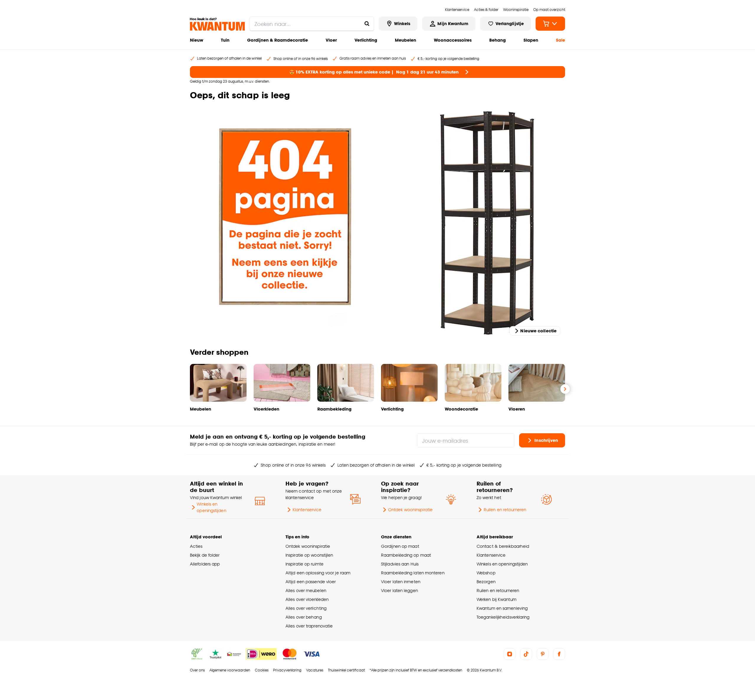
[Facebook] (559, 654)
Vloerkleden (266, 408)
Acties (196, 546)
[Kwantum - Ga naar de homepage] (217, 24)
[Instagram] (510, 654)
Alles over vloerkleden (307, 599)
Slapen (530, 39)
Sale (560, 39)
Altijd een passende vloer (310, 581)
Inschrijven (546, 440)
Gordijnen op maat (400, 546)
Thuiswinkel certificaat (346, 670)
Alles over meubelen (305, 590)
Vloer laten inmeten (400, 581)
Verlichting (365, 39)
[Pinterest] (543, 654)
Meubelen (405, 39)
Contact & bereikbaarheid (503, 546)
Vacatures (314, 670)
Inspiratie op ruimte (304, 563)
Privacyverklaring (287, 670)
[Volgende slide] (565, 389)
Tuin (225, 39)
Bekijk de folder (205, 555)
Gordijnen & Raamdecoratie (277, 39)
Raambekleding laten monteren (412, 572)
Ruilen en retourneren (505, 509)
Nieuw (196, 39)
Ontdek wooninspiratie (410, 509)
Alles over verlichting (305, 608)
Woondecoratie (461, 408)
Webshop (486, 572)
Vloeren (516, 408)
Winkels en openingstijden (211, 507)
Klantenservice (307, 509)
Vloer (331, 39)
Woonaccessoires (453, 39)
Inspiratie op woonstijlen (309, 555)
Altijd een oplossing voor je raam (317, 572)
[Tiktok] (526, 654)
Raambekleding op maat (406, 555)
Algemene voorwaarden (229, 670)
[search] (312, 24)
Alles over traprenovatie (309, 625)
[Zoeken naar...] (366, 23)
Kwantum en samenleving (502, 608)
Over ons (197, 670)
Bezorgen (486, 581)
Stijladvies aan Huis (399, 563)
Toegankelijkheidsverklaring (503, 616)
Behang (497, 39)
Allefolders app (205, 563)
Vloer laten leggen (399, 590)
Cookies (261, 670)
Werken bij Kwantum (496, 599)
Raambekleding (334, 408)
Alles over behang (303, 616)
